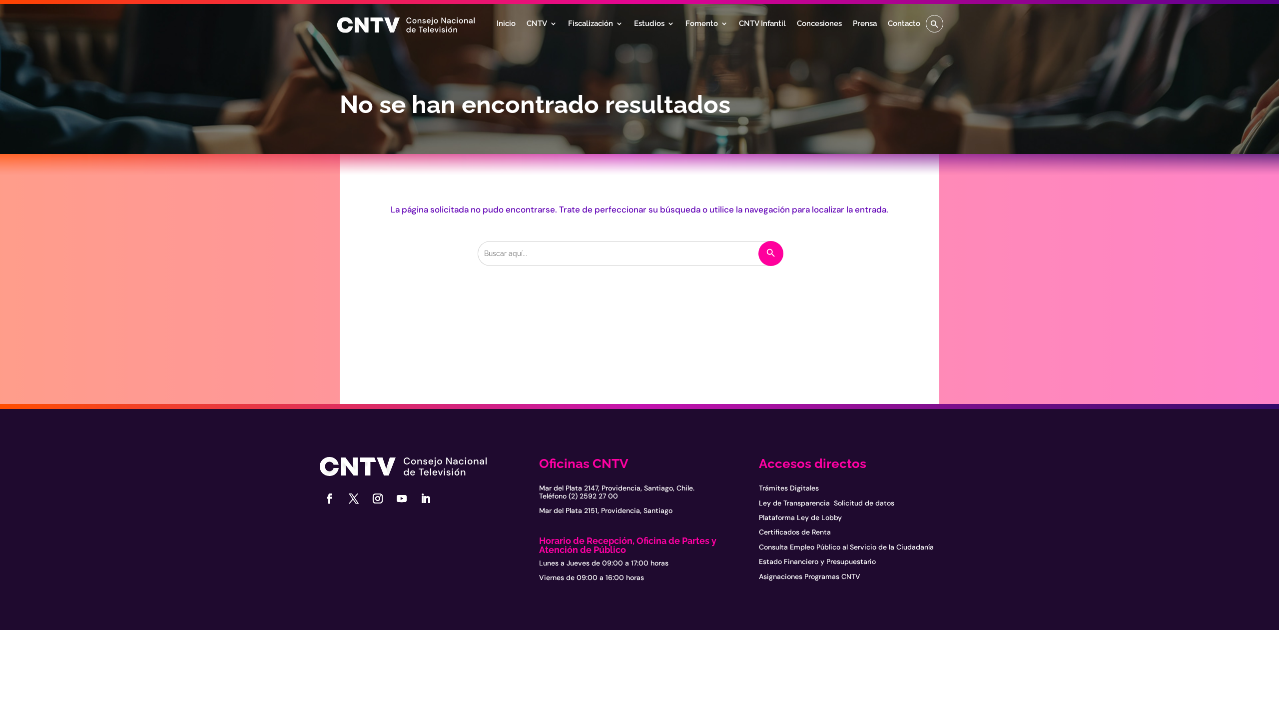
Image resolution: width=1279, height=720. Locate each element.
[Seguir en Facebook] (330, 498)
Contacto (904, 24)
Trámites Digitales (789, 488)
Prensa (865, 24)
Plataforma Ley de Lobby (800, 517)
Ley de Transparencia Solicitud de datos (826, 503)
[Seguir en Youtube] (402, 498)
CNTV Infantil (762, 24)
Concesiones (819, 24)
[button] (934, 23)
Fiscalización (590, 24)
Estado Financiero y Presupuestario (817, 561)
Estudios (649, 24)
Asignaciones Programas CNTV (809, 576)
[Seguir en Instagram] (378, 498)
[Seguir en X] (354, 498)
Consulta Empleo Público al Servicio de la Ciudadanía (846, 547)
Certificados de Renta (795, 532)
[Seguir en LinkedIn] (426, 498)
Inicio (506, 24)
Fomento (701, 24)
